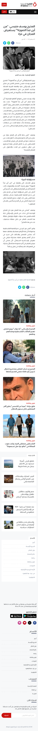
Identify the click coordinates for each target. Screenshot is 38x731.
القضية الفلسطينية (25, 279)
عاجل (4, 11)
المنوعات (32, 565)
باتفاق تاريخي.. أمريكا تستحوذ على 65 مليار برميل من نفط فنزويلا (26, 463)
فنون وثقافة (31, 562)
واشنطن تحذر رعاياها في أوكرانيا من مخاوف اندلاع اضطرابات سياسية (25, 524)
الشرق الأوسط (30, 546)
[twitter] (4, 43)
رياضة (33, 558)
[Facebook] (34, 623)
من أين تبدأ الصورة (13, 279)
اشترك (6, 715)
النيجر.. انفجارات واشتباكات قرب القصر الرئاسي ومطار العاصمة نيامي (24, 479)
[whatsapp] (8, 43)
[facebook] (12, 43)
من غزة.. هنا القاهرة (29, 573)
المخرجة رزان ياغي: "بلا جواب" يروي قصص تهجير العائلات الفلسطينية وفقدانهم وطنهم (19, 331)
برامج (13, 11)
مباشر (4, 4)
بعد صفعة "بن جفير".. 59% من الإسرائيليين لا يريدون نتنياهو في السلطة (24, 509)
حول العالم (31, 550)
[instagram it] (19, 623)
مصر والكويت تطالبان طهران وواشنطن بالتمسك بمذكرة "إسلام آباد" (25, 494)
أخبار (33, 542)
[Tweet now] (29, 623)
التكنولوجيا (32, 577)
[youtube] (24, 623)
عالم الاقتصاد (31, 554)
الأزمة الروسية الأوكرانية (28, 569)
